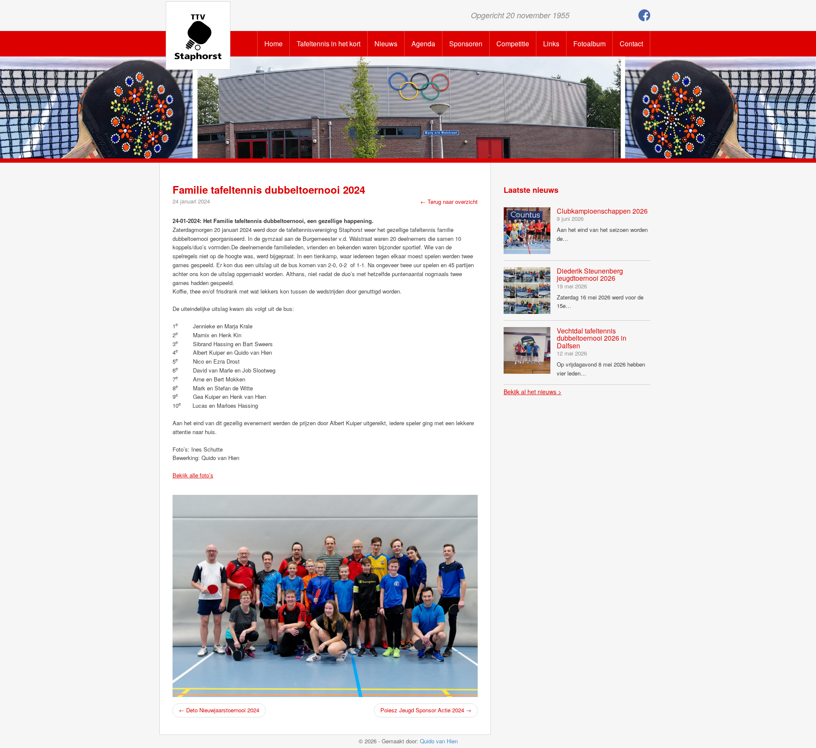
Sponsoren (465, 43)
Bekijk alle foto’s (193, 475)
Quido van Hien (439, 741)
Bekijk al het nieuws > (532, 391)
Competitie (512, 43)
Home (273, 43)
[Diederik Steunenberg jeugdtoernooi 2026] (527, 289)
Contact (631, 43)
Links (551, 43)
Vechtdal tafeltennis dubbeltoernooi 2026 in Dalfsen (591, 338)
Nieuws (385, 43)
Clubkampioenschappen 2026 (602, 211)
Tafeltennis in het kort (328, 43)
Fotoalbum (589, 43)
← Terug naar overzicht (449, 202)
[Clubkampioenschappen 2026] (527, 229)
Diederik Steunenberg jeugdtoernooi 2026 (590, 274)
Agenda (423, 43)
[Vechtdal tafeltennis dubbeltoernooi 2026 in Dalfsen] (527, 349)
